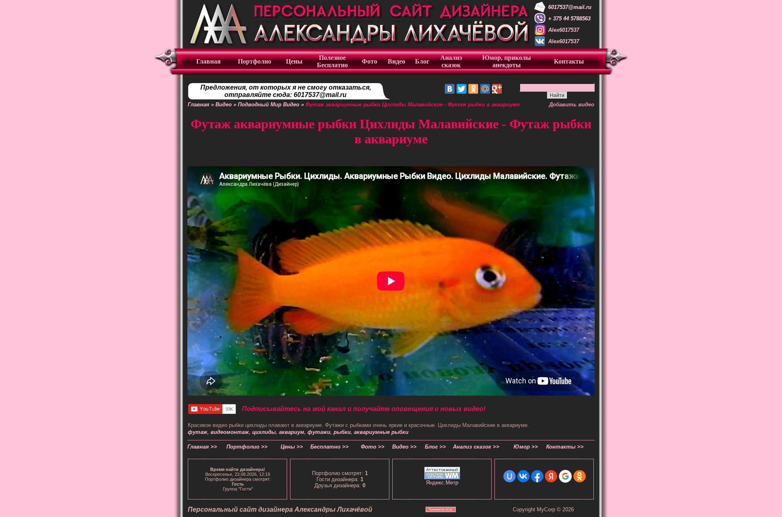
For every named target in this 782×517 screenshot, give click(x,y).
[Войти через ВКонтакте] (523, 476)
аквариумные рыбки (381, 432)
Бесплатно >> (329, 447)
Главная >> (202, 447)
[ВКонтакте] (450, 89)
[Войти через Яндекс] (551, 476)
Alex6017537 (563, 30)
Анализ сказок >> (476, 447)
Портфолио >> (247, 447)
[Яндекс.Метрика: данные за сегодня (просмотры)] (442, 483)
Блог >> (435, 447)
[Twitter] (461, 89)
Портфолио (254, 61)
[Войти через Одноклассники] (579, 476)
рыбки (342, 432)
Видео (223, 104)
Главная (198, 104)
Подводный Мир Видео (268, 104)
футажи (319, 432)
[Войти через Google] (565, 476)
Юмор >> (526, 447)
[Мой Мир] (485, 89)
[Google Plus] (497, 89)
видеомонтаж (230, 432)
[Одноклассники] (473, 89)
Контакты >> (565, 447)
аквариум (291, 432)
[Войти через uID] (509, 476)
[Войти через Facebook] (537, 476)
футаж (197, 432)
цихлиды (264, 432)
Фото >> (372, 447)
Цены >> (292, 447)
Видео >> (404, 447)
